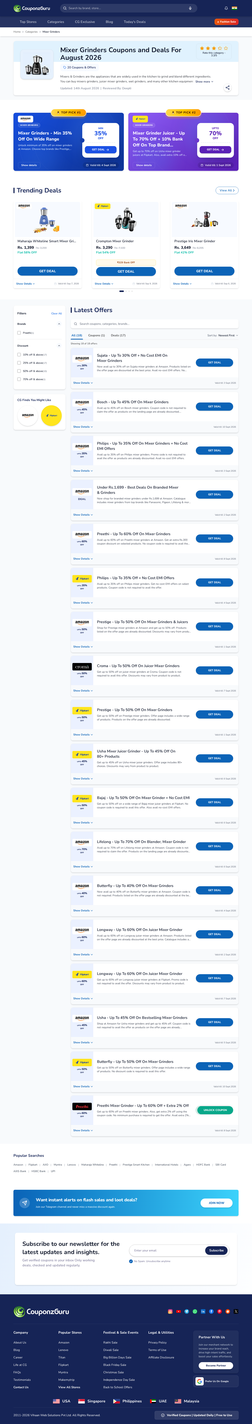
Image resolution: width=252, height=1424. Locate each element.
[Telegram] (186, 1311)
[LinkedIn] (203, 1311)
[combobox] (126, 8)
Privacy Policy (157, 1343)
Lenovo (71, 1164)
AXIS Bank (19, 1171)
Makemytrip (66, 1380)
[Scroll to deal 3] (129, 291)
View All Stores (69, 1387)
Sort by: (220, 335)
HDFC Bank (203, 1164)
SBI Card (220, 1164)
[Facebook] (211, 1311)
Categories (31, 32)
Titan (61, 1357)
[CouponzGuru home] (31, 8)
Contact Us (21, 1387)
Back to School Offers (117, 1387)
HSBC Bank (39, 1171)
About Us (19, 1343)
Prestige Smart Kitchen (136, 1164)
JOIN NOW (216, 1203)
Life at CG (20, 1365)
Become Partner (216, 1365)
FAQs (17, 1372)
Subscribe (216, 1250)
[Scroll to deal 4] (132, 291)
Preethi (113, 1164)
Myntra (58, 1164)
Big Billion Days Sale (117, 1357)
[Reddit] (227, 1311)
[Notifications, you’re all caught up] (226, 8)
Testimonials (22, 1380)
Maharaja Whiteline (92, 1164)
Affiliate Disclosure (161, 1357)
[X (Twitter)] (236, 1311)
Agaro (187, 1164)
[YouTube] (178, 1311)
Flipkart (33, 1164)
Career (18, 1357)
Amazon (18, 1164)
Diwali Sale (111, 1350)
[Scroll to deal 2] (126, 291)
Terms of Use (157, 1350)
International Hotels (166, 1164)
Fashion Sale (228, 21)
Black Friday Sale (114, 1365)
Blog (16, 1350)
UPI (53, 1171)
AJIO (45, 1164)
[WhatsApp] (195, 1311)
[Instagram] (170, 1311)
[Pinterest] (219, 1311)
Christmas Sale (113, 1372)
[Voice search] (190, 8)
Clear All (56, 313)
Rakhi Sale (110, 1343)
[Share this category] (227, 87)
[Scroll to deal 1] (121, 291)
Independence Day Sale (119, 1380)
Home (17, 32)
